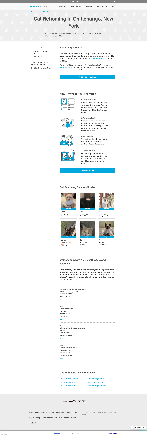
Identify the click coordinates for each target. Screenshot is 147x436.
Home (32, 12)
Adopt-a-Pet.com (98, 58)
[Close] (144, 433)
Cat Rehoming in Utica (67, 382)
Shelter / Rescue (102, 6)
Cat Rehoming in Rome (68, 386)
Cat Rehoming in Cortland (97, 386)
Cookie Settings (113, 433)
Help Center (60, 412)
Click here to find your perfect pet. (79, 1)
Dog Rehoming (34, 417)
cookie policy (57, 433)
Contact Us (33, 423)
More (61, 300)
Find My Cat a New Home (88, 77)
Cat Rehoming (39, 12)
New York (46, 12)
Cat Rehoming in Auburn (96, 382)
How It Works (62, 6)
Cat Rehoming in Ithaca (96, 378)
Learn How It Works (88, 170)
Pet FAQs (58, 417)
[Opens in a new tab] (72, 401)
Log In (113, 6)
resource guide (65, 67)
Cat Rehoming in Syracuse (69, 378)
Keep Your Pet (72, 412)
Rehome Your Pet (76, 6)
